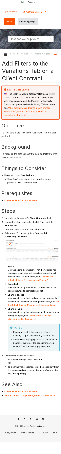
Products (25, 54)
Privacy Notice (10, 433)
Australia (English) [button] (34, 12)
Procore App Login (27, 21)
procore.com (11, 11)
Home (13, 54)
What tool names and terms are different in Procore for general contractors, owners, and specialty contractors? (27, 111)
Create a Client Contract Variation (20, 200)
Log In (54, 433)
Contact (9, 21)
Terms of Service (27, 433)
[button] (51, 39)
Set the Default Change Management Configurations (29, 395)
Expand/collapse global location (55, 53)
